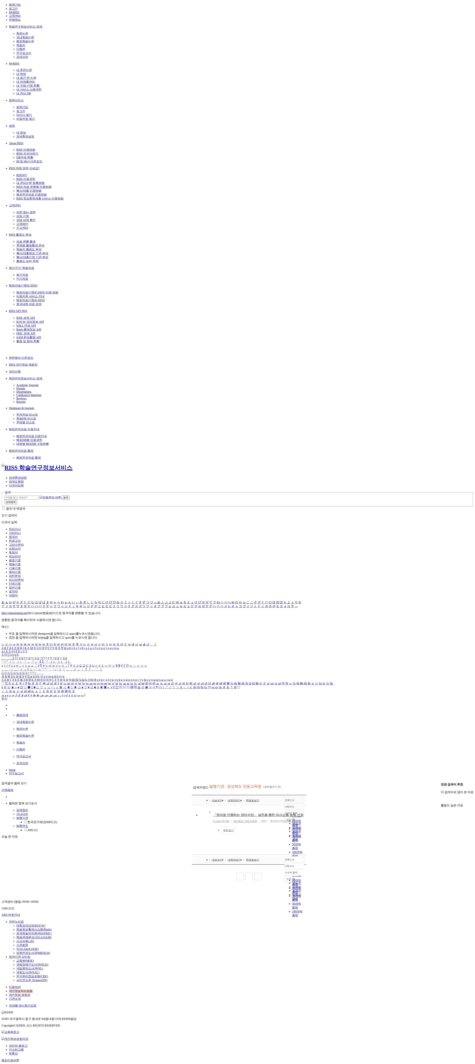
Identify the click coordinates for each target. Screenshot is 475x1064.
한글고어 (15, 540)
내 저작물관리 (25, 81)
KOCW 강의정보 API (30, 321)
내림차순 (289, 806)
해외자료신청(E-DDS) (23, 285)
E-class (217, 821)
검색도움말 (16, 481)
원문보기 (228, 830)
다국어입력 (16, 485)
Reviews (21, 398)
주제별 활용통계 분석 (30, 245)
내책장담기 (234, 800)
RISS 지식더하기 (27, 153)
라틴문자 (15, 575)
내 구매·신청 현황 (28, 85)
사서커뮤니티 (25, 941)
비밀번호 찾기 (25, 118)
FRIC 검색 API (25, 333)
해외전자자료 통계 (21, 450)
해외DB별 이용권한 (29, 440)
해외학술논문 (25, 41)
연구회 (225, 821)
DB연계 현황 (24, 157)
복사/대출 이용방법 (29, 190)
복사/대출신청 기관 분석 (32, 257)
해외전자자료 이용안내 (24, 429)
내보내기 (217, 800)
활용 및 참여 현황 (27, 341)
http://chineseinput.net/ (14, 613)
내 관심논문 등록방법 (30, 183)
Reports (20, 401)
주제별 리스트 (25, 422)
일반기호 (15, 587)
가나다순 (22, 814)
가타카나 (15, 533)
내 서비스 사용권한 (29, 89)
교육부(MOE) (25, 960)
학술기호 (15, 564)
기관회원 (22, 945)
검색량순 (22, 810)
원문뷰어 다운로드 (21, 357)
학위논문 (22, 33)
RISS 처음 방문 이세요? (24, 168)
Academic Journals (27, 385)
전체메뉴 (15, 19)
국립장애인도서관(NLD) (32, 964)
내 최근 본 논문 (26, 77)
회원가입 (15, 4)
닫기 (4, 698)
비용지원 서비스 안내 (30, 296)
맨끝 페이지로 (258, 876)
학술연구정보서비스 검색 (25, 26)
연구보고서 (23, 53)
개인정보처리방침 (21, 991)
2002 (32, 830)
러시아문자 (16, 579)
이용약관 (15, 987)
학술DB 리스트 (26, 418)
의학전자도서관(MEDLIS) (33, 952)
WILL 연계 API (26, 325)
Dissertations (23, 391)
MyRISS (14, 12)
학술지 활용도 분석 (29, 249)
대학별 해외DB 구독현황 (32, 443)
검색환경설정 (25, 136)
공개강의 (22, 56)
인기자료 (22, 278)
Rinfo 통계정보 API (28, 329)
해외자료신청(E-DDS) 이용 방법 (37, 292)
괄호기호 (15, 560)
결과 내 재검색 (15, 508)
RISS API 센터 (18, 311)
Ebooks (20, 388)
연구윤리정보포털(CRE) (32, 976)
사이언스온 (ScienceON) (31, 980)
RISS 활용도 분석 (20, 234)
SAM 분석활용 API (28, 337)
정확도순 (289, 800)
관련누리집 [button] (16, 921)
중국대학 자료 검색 (29, 304)
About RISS (16, 143)
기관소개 (15, 998)
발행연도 (22, 826)
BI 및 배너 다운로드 (29, 161)
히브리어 (15, 556)
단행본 (20, 49)
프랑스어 (15, 548)
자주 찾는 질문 (26, 212)
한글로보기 (252, 800)
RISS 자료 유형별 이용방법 (34, 186)
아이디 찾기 (24, 115)
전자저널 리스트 (27, 414)
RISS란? (21, 175)
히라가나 (15, 529)
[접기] (442, 798)
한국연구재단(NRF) (42, 822)
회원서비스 (16, 100)
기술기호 (15, 568)
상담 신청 (22, 216)
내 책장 (21, 74)
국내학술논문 (25, 37)
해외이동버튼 (10, 1060)
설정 (12, 125)
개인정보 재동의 (19, 994)
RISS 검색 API (25, 317)
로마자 (13, 591)
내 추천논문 (24, 70)
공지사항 (15, 371)
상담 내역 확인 (26, 220)
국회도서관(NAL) (27, 972)
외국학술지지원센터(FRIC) (34, 933)
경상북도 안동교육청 (245, 821)
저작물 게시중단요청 (22, 1005)
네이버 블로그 (18, 1045)
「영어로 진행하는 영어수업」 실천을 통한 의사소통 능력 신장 (258, 815)
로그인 (13, 8)
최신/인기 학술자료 (21, 268)
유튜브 (13, 1053)
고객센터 (15, 15)
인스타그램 (16, 1049)
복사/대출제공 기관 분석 (32, 253)
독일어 (13, 552)
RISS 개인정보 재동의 (23, 364)
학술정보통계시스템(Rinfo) (34, 929)
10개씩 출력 (291, 872)
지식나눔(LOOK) (27, 949)
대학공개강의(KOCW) (30, 925)
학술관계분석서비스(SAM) (33, 937)
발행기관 (22, 818)
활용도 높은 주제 (27, 261)
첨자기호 (15, 572)
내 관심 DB (23, 93)
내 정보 (21, 132)
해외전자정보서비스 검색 (25, 378)
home (12, 769)
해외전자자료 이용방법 (31, 194)
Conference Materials (28, 395)
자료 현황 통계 (26, 241)
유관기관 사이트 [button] (19, 956)
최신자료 (22, 274)
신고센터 (22, 227)
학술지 (20, 45)
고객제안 (22, 224)
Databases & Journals (21, 408)
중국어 (13, 536)
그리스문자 (16, 544)
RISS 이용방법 (25, 149)
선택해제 (7, 790)
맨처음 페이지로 (240, 876)
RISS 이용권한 (25, 179)
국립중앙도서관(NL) (29, 968)
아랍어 (13, 595)
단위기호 (15, 583)
